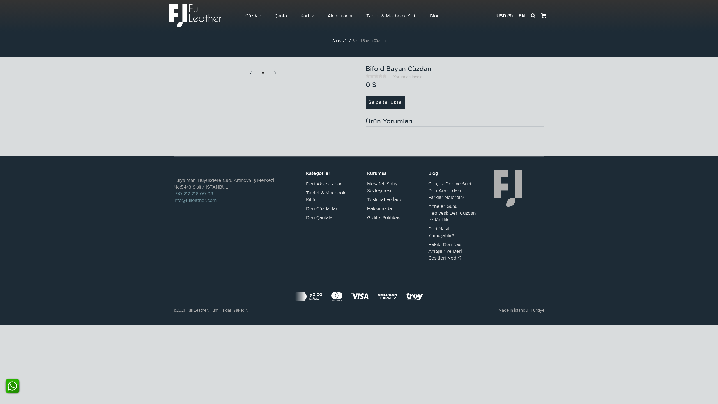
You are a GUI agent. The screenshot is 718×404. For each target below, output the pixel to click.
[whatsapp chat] (12, 386)
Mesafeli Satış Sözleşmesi (382, 187)
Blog (435, 16)
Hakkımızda (379, 208)
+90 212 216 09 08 (193, 194)
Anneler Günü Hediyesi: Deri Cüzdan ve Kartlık (452, 213)
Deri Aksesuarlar (324, 184)
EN (522, 15)
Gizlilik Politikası (384, 217)
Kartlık (307, 16)
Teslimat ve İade (384, 200)
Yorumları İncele (407, 77)
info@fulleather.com (195, 200)
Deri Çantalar (320, 217)
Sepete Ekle (385, 102)
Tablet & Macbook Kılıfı (391, 16)
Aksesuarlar (340, 16)
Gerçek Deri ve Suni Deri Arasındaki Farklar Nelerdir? (449, 191)
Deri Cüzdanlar (321, 208)
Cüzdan (253, 16)
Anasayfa (340, 40)
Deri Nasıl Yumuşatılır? (441, 232)
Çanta (281, 16)
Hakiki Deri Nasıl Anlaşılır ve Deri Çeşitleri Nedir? (446, 251)
